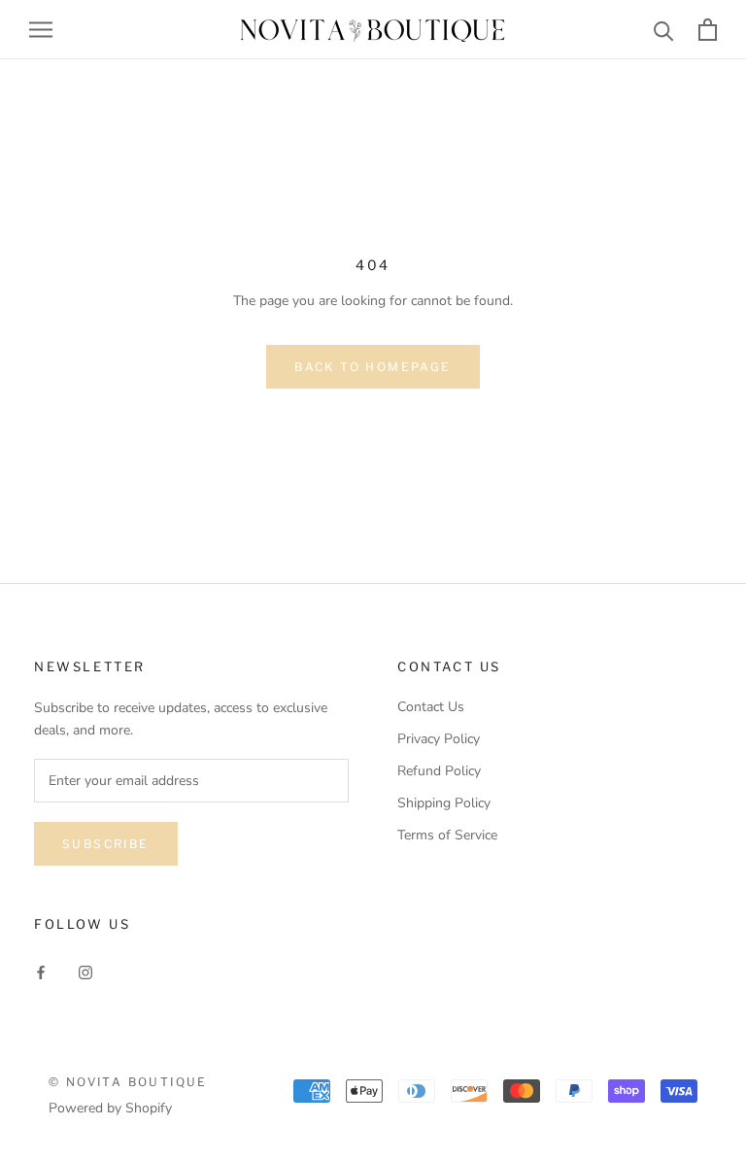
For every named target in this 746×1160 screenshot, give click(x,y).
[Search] (664, 29)
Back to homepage (372, 366)
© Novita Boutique (128, 1082)
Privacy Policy (438, 739)
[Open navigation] (40, 29)
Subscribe (106, 843)
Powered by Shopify (110, 1108)
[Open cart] (707, 29)
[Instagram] (85, 972)
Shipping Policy (444, 803)
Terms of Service (447, 835)
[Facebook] (41, 972)
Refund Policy (439, 771)
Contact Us (430, 707)
